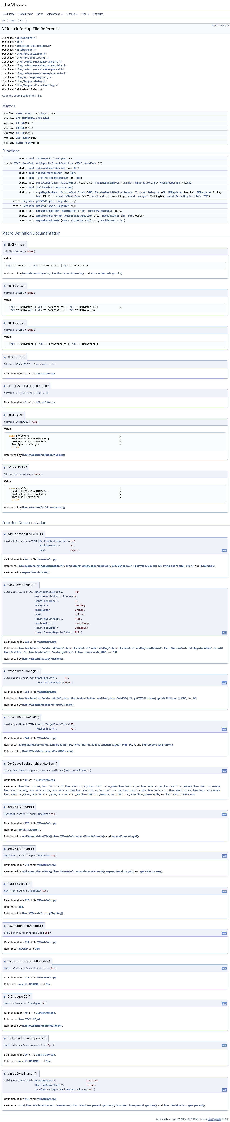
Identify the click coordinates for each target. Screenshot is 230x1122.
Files (83, 14)
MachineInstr (69, 182)
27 (26, 373)
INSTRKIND (22, 137)
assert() (218, 648)
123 (27, 977)
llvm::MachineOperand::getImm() (93, 1105)
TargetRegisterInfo (188, 196)
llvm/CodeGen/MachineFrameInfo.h (39, 61)
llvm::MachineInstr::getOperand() (184, 1105)
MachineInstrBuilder (78, 215)
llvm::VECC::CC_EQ (76, 786)
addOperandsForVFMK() (33, 744)
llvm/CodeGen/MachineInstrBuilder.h (41, 65)
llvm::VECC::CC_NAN (44, 794)
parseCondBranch (47, 182)
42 (26, 780)
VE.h (19, 41)
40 (26, 1012)
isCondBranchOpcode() (36, 273)
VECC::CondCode (24, 163)
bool (31, 158)
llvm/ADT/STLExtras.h (31, 53)
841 (27, 738)
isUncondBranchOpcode (50, 168)
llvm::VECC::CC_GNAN (206, 786)
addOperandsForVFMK (49, 215)
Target (12, 20)
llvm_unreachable (88, 652)
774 (27, 865)
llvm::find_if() (82, 744)
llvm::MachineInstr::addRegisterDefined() (137, 648)
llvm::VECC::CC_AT (53, 786)
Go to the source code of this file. (22, 95)
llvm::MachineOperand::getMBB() (136, 1105)
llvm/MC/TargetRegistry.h (34, 77)
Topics (39, 14)
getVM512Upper (45, 201)
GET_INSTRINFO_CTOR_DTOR (32, 118)
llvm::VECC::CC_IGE (63, 790)
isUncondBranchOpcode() (106, 273)
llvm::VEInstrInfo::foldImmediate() (43, 455)
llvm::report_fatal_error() (178, 566)
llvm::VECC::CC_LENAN (206, 790)
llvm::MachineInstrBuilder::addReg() (88, 566)
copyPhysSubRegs (47, 192)
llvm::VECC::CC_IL (86, 790)
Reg (70, 187)
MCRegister (175, 192)
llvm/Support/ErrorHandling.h (37, 85)
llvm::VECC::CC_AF (29, 786)
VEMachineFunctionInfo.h (33, 45)
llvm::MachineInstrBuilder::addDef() (40, 698)
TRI (206, 196)
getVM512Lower (45, 206)
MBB (90, 192)
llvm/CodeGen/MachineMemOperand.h (40, 69)
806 (27, 559)
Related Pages (25, 14)
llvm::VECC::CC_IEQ (15, 790)
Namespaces (53, 14)
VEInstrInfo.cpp (45, 373)
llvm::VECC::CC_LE (180, 790)
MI (83, 210)
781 (27, 691)
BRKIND (20, 123)
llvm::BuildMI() (13, 652)
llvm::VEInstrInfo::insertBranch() (42, 1025)
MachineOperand (170, 182)
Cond (188, 182)
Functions (224, 25)
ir (30, 309)
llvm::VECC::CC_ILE (110, 790)
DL (164, 192)
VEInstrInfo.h (26, 37)
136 (27, 1099)
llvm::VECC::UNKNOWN (180, 794)
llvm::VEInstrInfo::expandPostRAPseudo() (48, 704)
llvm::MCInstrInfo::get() (106, 744)
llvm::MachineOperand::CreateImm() (49, 1105)
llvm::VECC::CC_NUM (123, 794)
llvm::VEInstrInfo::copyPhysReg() (42, 658)
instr (44, 113)
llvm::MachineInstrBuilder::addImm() (41, 566)
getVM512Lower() (123, 566)
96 (26, 1054)
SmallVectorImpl (146, 182)
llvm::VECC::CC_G (128, 786)
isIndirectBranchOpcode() (68, 273)
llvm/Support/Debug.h (31, 81)
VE (21, 20)
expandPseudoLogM (47, 210)
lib (3, 20)
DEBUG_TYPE (23, 113)
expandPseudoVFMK (47, 220)
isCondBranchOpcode (49, 173)
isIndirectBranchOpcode (52, 177)
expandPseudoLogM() (125, 836)
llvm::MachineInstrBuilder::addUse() (86, 698)
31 (26, 402)
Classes (70, 14)
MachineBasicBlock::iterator (114, 192)
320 (27, 900)
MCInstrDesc (73, 196)
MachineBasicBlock (107, 182)
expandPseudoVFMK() (35, 572)
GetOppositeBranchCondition (54, 163)
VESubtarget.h (26, 49)
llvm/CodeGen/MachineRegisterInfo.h (41, 73)
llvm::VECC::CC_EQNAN (103, 786)
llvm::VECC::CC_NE (69, 794)
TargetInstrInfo (81, 220)
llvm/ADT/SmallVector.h (32, 57)
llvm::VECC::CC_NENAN (95, 794)
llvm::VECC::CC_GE (152, 786)
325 (27, 641)
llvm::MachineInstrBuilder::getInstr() (51, 652)
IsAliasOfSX (44, 187)
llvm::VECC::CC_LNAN (17, 794)
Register (60, 187)
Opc (75, 168)
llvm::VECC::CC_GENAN (178, 786)
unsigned (60, 158)
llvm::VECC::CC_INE (134, 790)
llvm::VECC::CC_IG (39, 790)
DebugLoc (154, 192)
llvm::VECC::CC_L (158, 790)
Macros (214, 25)
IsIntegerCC (44, 158)
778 (27, 823)
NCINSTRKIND (24, 142)
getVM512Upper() (146, 566)
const (143, 192)
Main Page (9, 14)
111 (27, 942)
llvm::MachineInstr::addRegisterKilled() (188, 648)
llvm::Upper (207, 566)
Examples (98, 14)
